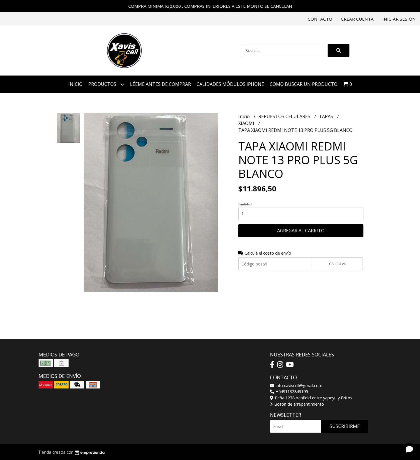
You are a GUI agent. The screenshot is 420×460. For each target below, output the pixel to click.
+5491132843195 (291, 391)
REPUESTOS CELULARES (284, 116)
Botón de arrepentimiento (298, 404)
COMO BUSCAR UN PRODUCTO (303, 84)
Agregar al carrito (301, 230)
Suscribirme (345, 426)
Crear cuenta (357, 19)
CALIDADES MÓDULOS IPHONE (230, 84)
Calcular (338, 263)
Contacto (320, 19)
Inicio (75, 84)
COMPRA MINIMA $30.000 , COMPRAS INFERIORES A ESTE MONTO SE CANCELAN (210, 6)
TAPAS (326, 116)
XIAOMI (246, 123)
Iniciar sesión (399, 19)
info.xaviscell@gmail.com (298, 385)
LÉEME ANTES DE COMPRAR (160, 84)
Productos (102, 84)
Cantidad (245, 204)
